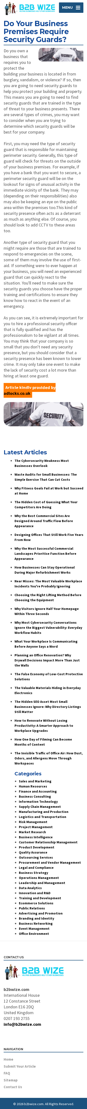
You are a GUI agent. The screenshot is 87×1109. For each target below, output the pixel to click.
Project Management (36, 827)
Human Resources (33, 786)
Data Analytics (30, 888)
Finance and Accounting (38, 791)
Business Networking (36, 923)
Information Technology (38, 801)
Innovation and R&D (35, 893)
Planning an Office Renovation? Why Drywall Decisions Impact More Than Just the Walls (47, 660)
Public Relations (32, 908)
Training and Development (40, 898)
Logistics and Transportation (42, 817)
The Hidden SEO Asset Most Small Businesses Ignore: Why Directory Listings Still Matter (47, 706)
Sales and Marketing (35, 781)
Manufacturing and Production (43, 811)
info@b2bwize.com (22, 1024)
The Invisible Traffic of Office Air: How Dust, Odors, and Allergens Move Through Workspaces (48, 758)
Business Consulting (35, 796)
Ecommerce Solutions (36, 903)
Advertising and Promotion (41, 913)
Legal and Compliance (36, 867)
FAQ (7, 1073)
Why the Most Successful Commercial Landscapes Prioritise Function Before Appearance (45, 553)
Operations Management (39, 878)
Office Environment (34, 933)
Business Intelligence (36, 837)
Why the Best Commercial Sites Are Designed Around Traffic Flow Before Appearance (43, 521)
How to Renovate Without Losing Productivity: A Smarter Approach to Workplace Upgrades (43, 725)
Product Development (36, 847)
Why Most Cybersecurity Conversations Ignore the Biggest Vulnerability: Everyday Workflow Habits (48, 627)
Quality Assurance (33, 852)
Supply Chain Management (40, 806)
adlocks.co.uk (17, 393)
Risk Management (33, 822)
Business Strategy (33, 872)
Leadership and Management (42, 883)
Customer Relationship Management (48, 842)
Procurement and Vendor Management (50, 862)
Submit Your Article (20, 1066)
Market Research (32, 832)
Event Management (34, 928)
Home (8, 1059)
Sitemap (11, 1080)
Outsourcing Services (36, 857)
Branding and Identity (36, 918)
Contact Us (13, 1087)
